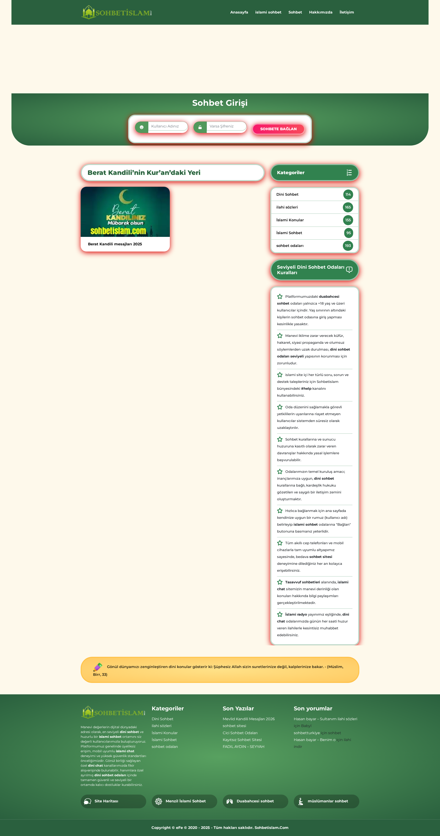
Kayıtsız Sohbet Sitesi (242, 740)
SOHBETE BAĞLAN (278, 129)
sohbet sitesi (234, 726)
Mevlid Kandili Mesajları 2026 (249, 719)
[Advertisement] (220, 59)
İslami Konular (313, 220)
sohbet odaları (313, 245)
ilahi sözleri (313, 207)
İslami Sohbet (313, 233)
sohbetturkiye (307, 733)
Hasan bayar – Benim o (315, 740)
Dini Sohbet (313, 194)
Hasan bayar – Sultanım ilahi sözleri (325, 719)
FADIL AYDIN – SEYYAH (243, 746)
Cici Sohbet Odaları (240, 733)
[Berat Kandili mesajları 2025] (125, 212)
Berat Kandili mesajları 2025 (115, 244)
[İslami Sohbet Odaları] (117, 12)
